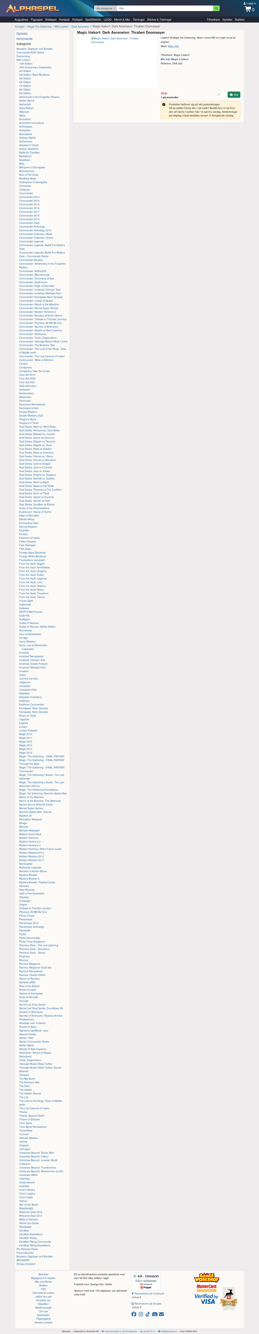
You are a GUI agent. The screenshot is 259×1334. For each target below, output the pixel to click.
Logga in (251, 3)
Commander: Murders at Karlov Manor (40, 315)
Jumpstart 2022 (28, 689)
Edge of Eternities (29, 515)
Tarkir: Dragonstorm (30, 1060)
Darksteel (24, 389)
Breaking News (27, 178)
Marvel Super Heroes (31, 808)
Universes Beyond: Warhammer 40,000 (41, 1171)
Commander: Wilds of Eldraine (36, 360)
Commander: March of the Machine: (39, 304)
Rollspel (77, 19)
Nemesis (24, 886)
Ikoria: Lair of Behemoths (33, 645)
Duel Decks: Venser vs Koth (34, 500)
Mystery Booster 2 (29, 878)
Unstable (24, 1186)
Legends (24, 719)
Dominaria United (29, 408)
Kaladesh (24, 693)
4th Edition (25, 71)
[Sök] (216, 8)
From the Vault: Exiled (31, 575)
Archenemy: (26, 141)
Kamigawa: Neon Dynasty (33, 708)
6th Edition (25, 82)
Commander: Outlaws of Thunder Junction (43, 319)
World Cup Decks (29, 1223)
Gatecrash (25, 604)
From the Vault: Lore (30, 582)
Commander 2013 (29, 197)
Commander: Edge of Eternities (36, 286)
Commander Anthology (32, 226)
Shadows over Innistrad (32, 1023)
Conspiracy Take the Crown (34, 371)
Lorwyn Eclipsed (28, 730)
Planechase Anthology (31, 926)
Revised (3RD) (27, 982)
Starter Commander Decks (34, 1041)
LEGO (108, 19)
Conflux (23, 363)
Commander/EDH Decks (30, 52)
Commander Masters (31, 260)
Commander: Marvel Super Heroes (38, 308)
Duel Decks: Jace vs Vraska (34, 471)
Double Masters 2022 (31, 415)
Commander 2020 (29, 223)
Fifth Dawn (25, 549)
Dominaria (25, 400)
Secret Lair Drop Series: (32, 1004)
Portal (22, 934)
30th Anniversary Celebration (35, 67)
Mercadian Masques (30, 819)
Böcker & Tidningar (159, 19)
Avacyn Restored (28, 148)
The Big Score (27, 1078)
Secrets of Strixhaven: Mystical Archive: (41, 1015)
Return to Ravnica (29, 978)
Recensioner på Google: (148, 1303)
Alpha (22, 115)
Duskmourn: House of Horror (35, 512)
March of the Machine (31, 797)
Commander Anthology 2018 (35, 230)
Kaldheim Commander (31, 704)
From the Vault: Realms (32, 586)
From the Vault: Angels (32, 563)
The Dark (24, 1086)
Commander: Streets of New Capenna (40, 330)
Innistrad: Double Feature (33, 663)
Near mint (173, 46)
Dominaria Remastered (32, 404)
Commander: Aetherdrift (32, 271)
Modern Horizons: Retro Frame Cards (40, 849)
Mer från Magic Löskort (175, 59)
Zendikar (24, 1230)
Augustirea (21, 19)
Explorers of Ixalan (29, 537)
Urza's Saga (26, 1197)
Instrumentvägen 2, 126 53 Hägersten (120, 1331)
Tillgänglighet (43, 1318)
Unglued (24, 1145)
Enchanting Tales (28, 523)
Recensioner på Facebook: (150, 1293)
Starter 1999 (26, 1038)
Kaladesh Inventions (30, 697)
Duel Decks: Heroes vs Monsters (37, 460)
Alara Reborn (26, 108)
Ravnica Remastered (31, 971)
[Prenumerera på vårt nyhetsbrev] (161, 1315)
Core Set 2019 (27, 374)
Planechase (25, 919)
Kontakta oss (43, 1300)
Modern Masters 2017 (31, 860)
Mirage (23, 823)
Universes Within (28, 1175)
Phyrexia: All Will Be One (33, 912)
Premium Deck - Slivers (32, 952)
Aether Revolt (26, 100)
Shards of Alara (27, 1026)
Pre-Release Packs (27, 1249)
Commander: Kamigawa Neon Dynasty (41, 297)
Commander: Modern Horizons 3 (37, 311)
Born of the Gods (28, 174)
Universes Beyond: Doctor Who (36, 1152)
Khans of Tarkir (27, 715)
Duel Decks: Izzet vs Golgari (35, 463)
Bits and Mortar (43, 1281)
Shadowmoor (26, 1019)
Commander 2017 (29, 211)
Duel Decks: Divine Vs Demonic (36, 437)
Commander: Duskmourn (33, 282)
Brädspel (51, 19)
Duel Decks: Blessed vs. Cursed (37, 434)
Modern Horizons (28, 838)
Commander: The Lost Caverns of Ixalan (42, 356)
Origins (23, 904)
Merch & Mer (122, 19)
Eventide (24, 530)
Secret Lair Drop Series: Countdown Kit (41, 1008)
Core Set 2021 (27, 382)
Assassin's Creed (28, 145)
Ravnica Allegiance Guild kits (35, 967)
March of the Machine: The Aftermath (40, 800)
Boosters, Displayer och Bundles (35, 48)
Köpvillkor (43, 1304)
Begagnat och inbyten (43, 1278)
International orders (43, 1292)
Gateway (24, 608)
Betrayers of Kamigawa (32, 167)
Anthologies (25, 126)
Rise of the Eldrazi (29, 986)
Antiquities (25, 130)
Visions (23, 1201)
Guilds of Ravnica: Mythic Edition (37, 626)
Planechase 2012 (29, 923)
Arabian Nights (27, 137)
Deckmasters (26, 393)
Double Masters (28, 412)
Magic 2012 (25, 741)
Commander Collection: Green (36, 237)
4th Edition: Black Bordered (34, 74)
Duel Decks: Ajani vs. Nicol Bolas (37, 426)
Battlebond (25, 156)
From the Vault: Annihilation (34, 567)
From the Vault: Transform (33, 593)
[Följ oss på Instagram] (141, 1315)
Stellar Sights (26, 1045)
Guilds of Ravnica (29, 623)
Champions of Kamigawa (33, 182)
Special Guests (27, 1034)
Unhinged (24, 1149)
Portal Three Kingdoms (32, 941)
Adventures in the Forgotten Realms (39, 97)
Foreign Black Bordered (32, 552)
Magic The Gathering (39, 26)
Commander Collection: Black (35, 234)
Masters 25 (25, 815)
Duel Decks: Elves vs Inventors (36, 452)
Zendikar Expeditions (31, 1234)
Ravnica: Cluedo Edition (32, 975)
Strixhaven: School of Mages (35, 1052)
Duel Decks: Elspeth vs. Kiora (35, 445)
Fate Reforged (27, 545)
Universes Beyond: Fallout (33, 1156)
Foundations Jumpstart (32, 560)
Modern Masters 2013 (31, 852)
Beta (21, 163)
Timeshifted (25, 1130)
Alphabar (43, 1274)
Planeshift (24, 930)
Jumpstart (24, 686)
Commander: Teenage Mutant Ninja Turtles (43, 341)
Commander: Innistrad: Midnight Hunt (40, 293)
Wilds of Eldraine (28, 1219)
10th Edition (25, 63)
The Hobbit (25, 1089)
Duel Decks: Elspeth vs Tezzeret (37, 441)
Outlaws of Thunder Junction (35, 908)
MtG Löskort (61, 26)
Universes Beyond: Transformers (37, 1167)
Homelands (25, 630)
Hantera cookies (43, 1322)
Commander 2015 (29, 204)
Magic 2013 (25, 745)
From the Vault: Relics (31, 589)
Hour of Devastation (30, 634)
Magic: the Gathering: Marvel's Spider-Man (43, 793)
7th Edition (25, 85)
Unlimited (24, 1178)
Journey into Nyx (28, 678)
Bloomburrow (26, 171)
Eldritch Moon (27, 519)
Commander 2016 (29, 208)
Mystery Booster (28, 875)
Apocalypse (25, 134)
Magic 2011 (25, 738)
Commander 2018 (29, 215)
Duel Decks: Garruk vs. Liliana (36, 456)
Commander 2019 (29, 219)
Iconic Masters (27, 641)
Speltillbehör (93, 19)
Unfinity (23, 1141)
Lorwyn (23, 726)
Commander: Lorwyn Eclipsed (36, 300)
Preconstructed (25, 1252)
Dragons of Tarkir (29, 423)
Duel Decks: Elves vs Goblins (35, 449)
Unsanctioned (27, 1182)
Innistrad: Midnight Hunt (32, 667)
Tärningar (139, 19)
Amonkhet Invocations (31, 123)
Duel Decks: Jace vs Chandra (35, 467)
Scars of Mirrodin (28, 997)
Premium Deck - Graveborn (34, 949)
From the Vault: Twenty (32, 597)
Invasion (24, 671)
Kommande (25, 38)
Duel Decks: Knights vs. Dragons (37, 474)
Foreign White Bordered (32, 556)
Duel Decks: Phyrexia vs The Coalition (40, 489)
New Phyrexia (27, 889)
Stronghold (25, 1056)
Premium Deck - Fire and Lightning (38, 945)
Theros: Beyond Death (31, 1115)
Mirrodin (23, 826)
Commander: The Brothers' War (37, 345)
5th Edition (25, 78)
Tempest (24, 1075)
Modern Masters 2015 (31, 856)
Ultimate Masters (28, 1138)
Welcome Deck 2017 (30, 1215)
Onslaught (25, 901)
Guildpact (24, 619)
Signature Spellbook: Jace (33, 1030)
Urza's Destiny (27, 1189)
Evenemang (23, 56)
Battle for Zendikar (29, 152)
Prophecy (24, 956)
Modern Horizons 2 (30, 841)
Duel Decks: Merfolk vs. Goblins (37, 478)
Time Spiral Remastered (32, 1126)
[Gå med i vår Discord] (155, 1315)
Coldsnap (24, 189)
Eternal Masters (28, 526)
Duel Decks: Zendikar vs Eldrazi (37, 504)
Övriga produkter (26, 1264)
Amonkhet (24, 119)
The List (23, 1097)
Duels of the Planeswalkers (34, 508)
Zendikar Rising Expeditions (34, 1245)
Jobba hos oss (43, 1296)
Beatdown (24, 160)
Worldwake (25, 1227)
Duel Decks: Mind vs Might (34, 482)
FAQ (43, 1289)
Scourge (24, 1001)
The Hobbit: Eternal (30, 1093)
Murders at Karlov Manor (33, 871)
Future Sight (26, 600)
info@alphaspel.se (169, 1331)
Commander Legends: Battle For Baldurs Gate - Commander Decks (42, 254)
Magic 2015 (25, 752)
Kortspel (64, 19)
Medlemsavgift (43, 1307)
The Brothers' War (29, 1082)
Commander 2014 (29, 200)
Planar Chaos (26, 915)
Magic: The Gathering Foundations (38, 789)
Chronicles (25, 186)
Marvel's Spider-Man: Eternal (35, 812)
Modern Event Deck (30, 834)
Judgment (24, 682)
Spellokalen (43, 1315)
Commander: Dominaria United (36, 278)
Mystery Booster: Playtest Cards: (37, 882)
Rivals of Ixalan (27, 989)
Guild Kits (24, 615)
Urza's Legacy (27, 1193)
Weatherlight (26, 1208)
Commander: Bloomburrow (34, 274)
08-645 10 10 (149, 1331)
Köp (236, 94)
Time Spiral (25, 1123)
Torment (24, 1134)
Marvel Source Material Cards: (36, 804)
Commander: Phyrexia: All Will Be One (40, 323)
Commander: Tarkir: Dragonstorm (38, 337)
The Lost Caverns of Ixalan (34, 1108)
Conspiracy (25, 367)
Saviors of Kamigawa (31, 993)
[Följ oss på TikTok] (148, 1315)
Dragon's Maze (27, 419)
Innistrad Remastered (31, 656)
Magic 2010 (25, 734)
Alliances (24, 111)
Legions (23, 723)
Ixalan (22, 675)
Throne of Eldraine (29, 1119)
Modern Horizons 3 (30, 845)
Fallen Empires (27, 541)
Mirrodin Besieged (29, 830)
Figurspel (37, 19)
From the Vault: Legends (33, 578)
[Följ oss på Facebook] (134, 1315)
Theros (23, 1112)
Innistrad (24, 652)
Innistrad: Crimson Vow (32, 660)
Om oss (43, 1311)
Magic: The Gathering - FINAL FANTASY (41, 756)
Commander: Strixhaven (32, 334)
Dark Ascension (80, 26)
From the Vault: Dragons (33, 571)
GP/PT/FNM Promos (30, 612)
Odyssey (24, 897)
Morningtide (25, 863)
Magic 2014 (25, 749)
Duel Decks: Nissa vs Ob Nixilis (36, 486)
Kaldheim (24, 700)
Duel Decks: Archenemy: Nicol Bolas (39, 430)
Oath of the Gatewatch (31, 893)
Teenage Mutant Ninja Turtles (35, 1064)
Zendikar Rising (28, 1238)
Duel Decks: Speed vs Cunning (36, 497)
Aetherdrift (25, 104)
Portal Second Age (29, 938)
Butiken (240, 19)
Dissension (25, 397)
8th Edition (25, 89)
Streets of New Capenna (33, 1049)
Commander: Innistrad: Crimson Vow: (40, 289)
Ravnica (23, 960)
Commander (26, 193)
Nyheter (227, 19)
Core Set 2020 (27, 378)
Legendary (28, 649)
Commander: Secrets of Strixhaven (38, 326)
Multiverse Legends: (30, 867)
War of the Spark (28, 1204)
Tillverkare (213, 19)
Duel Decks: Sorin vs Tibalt (34, 493)
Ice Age (23, 637)
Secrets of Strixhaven (31, 1012)
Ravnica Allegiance (29, 963)
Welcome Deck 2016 (30, 1212)
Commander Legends (31, 241)
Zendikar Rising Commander (35, 1241)
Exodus (23, 534)
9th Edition (25, 93)
